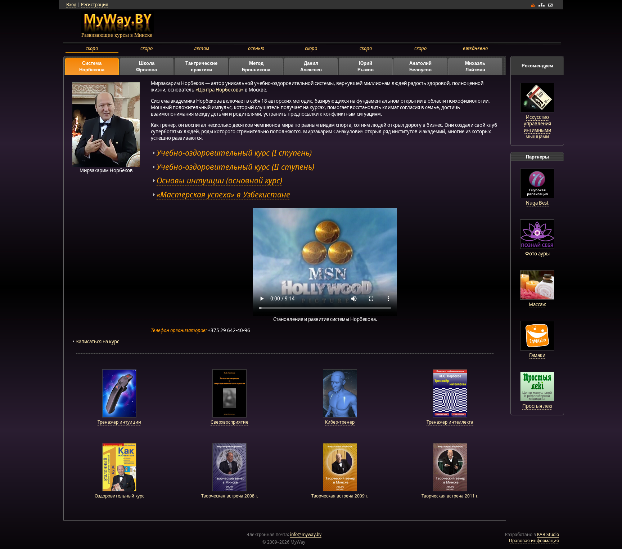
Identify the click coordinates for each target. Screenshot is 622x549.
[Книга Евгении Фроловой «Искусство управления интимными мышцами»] (537, 110)
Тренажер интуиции (119, 422)
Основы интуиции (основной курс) (219, 180)
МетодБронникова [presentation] (256, 66)
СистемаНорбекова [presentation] (91, 66)
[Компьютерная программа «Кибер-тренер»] (340, 416)
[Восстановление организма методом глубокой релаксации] (537, 196)
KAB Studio (548, 534)
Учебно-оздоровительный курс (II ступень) (235, 166)
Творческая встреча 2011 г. (450, 496)
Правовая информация (534, 540)
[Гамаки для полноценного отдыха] (537, 348)
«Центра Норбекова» (219, 89)
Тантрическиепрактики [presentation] (201, 66)
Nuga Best (537, 203)
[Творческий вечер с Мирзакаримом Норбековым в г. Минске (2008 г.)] (229, 490)
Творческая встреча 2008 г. (229, 496)
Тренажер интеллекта (450, 422)
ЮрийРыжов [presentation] (365, 66)
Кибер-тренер (340, 422)
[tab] (92, 66)
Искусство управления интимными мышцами (537, 127)
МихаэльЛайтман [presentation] (475, 66)
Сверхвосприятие (229, 422)
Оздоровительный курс (119, 496)
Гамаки (537, 355)
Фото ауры (537, 253)
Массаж (537, 304)
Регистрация (94, 4)
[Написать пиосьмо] (550, 7)
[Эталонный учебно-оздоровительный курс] (119, 490)
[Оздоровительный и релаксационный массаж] (537, 298)
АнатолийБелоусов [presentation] (420, 66)
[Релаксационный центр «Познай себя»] (537, 247)
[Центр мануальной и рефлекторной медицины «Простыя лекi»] (537, 399)
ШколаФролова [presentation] (146, 66)
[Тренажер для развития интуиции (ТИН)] (119, 416)
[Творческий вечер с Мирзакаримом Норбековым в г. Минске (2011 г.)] (450, 490)
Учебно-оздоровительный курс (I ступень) (234, 152)
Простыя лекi (537, 406)
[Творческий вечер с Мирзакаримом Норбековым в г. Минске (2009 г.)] (340, 490)
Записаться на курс (97, 341)
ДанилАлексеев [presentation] (311, 66)
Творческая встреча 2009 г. (339, 496)
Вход (71, 4)
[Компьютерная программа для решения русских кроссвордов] (450, 416)
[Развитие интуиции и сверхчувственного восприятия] (229, 416)
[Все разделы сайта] (541, 7)
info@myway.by (305, 534)
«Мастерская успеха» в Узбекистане (223, 194)
